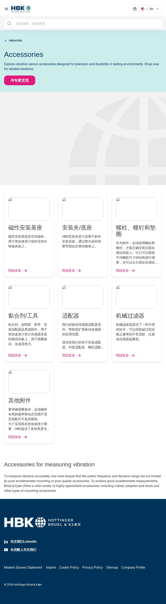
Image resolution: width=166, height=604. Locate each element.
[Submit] (9, 23)
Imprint (51, 567)
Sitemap (112, 567)
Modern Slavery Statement (23, 567)
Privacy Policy (92, 567)
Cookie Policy (69, 567)
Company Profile (133, 567)
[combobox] (83, 23)
